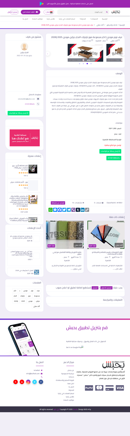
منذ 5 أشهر (116, 257)
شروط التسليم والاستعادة (65, 380)
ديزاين (38, 301)
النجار (15, 295)
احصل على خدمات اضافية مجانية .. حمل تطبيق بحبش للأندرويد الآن (69, 3)
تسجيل (95, 287)
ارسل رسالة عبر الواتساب (110, 151)
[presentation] (123, 53)
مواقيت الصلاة (37, 18)
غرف (38, 290)
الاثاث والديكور (112, 24)
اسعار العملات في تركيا (67, 18)
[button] (91, 63)
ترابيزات (22, 295)
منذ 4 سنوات (86, 40)
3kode (75, 409)
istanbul (37, 370)
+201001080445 (114, 158)
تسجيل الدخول (14, 12)
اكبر (15, 290)
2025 (23, 301)
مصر (48, 12)
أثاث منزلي (100, 24)
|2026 (16, 301)
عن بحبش (70, 370)
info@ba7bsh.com (33, 373)
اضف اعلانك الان (29, 12)
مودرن (25, 290)
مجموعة (37, 295)
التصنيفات (94, 18)
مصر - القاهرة (101, 40)
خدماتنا (71, 376)
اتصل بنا (25, 18)
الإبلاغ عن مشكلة (58, 202)
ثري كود (56, 409)
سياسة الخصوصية (67, 373)
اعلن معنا (70, 383)
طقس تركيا (51, 18)
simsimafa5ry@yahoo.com (26, 99)
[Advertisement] (85, 179)
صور (29, 295)
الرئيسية (104, 18)
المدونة (83, 18)
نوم (32, 290)
